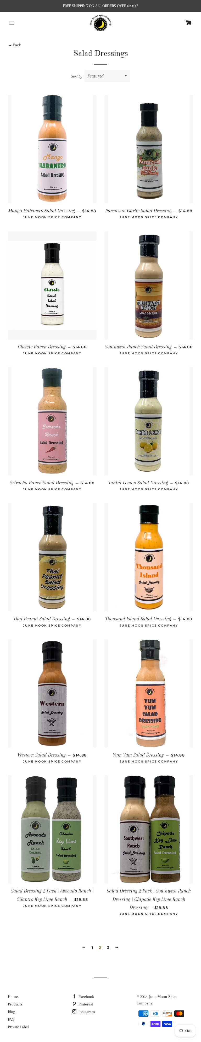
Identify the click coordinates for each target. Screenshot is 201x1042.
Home (13, 996)
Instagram (86, 1011)
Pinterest (85, 1004)
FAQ (11, 1019)
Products (15, 1004)
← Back (14, 45)
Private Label (18, 1027)
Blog (11, 1011)
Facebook (85, 996)
